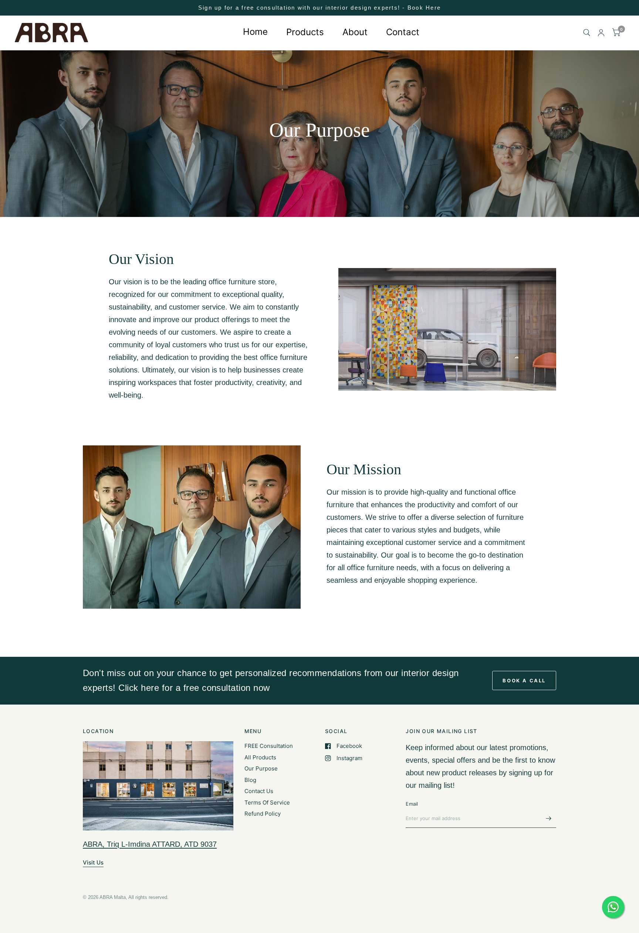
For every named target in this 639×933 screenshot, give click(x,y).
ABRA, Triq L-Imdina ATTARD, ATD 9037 (150, 844)
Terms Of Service (267, 802)
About (355, 31)
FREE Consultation (268, 745)
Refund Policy (262, 813)
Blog (250, 779)
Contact (402, 31)
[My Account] (601, 33)
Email (412, 804)
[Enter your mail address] (548, 818)
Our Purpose (261, 768)
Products (305, 31)
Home (255, 31)
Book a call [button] (524, 680)
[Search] (586, 33)
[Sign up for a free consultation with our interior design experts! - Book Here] (319, 8)
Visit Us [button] (93, 862)
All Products (260, 757)
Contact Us (258, 791)
